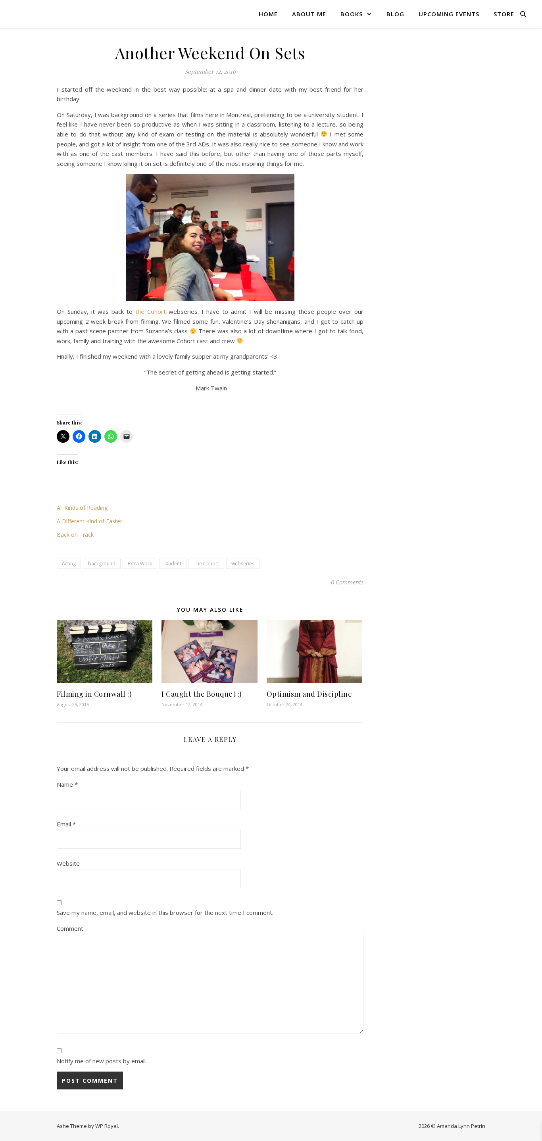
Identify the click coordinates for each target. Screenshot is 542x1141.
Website (68, 863)
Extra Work (140, 563)
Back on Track (75, 534)
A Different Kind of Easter (89, 521)
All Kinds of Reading (82, 507)
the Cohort (150, 311)
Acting (69, 563)
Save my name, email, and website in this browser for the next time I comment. (165, 912)
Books (351, 14)
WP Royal (106, 1125)
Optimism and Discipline (309, 694)
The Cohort (206, 563)
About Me (309, 14)
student (172, 563)
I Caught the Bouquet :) (201, 694)
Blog (395, 14)
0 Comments (347, 582)
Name (67, 784)
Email (66, 824)
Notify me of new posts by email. (102, 1061)
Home (268, 14)
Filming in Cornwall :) (94, 694)
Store (504, 14)
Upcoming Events (449, 14)
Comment (70, 928)
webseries (242, 563)
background (101, 563)
